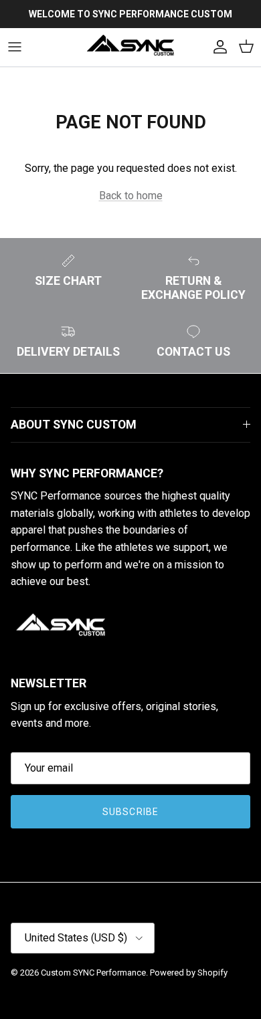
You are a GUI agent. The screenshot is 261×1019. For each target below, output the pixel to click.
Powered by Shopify (189, 973)
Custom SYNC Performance (93, 973)
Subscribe (130, 811)
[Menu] (14, 47)
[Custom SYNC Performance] (130, 47)
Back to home (131, 195)
